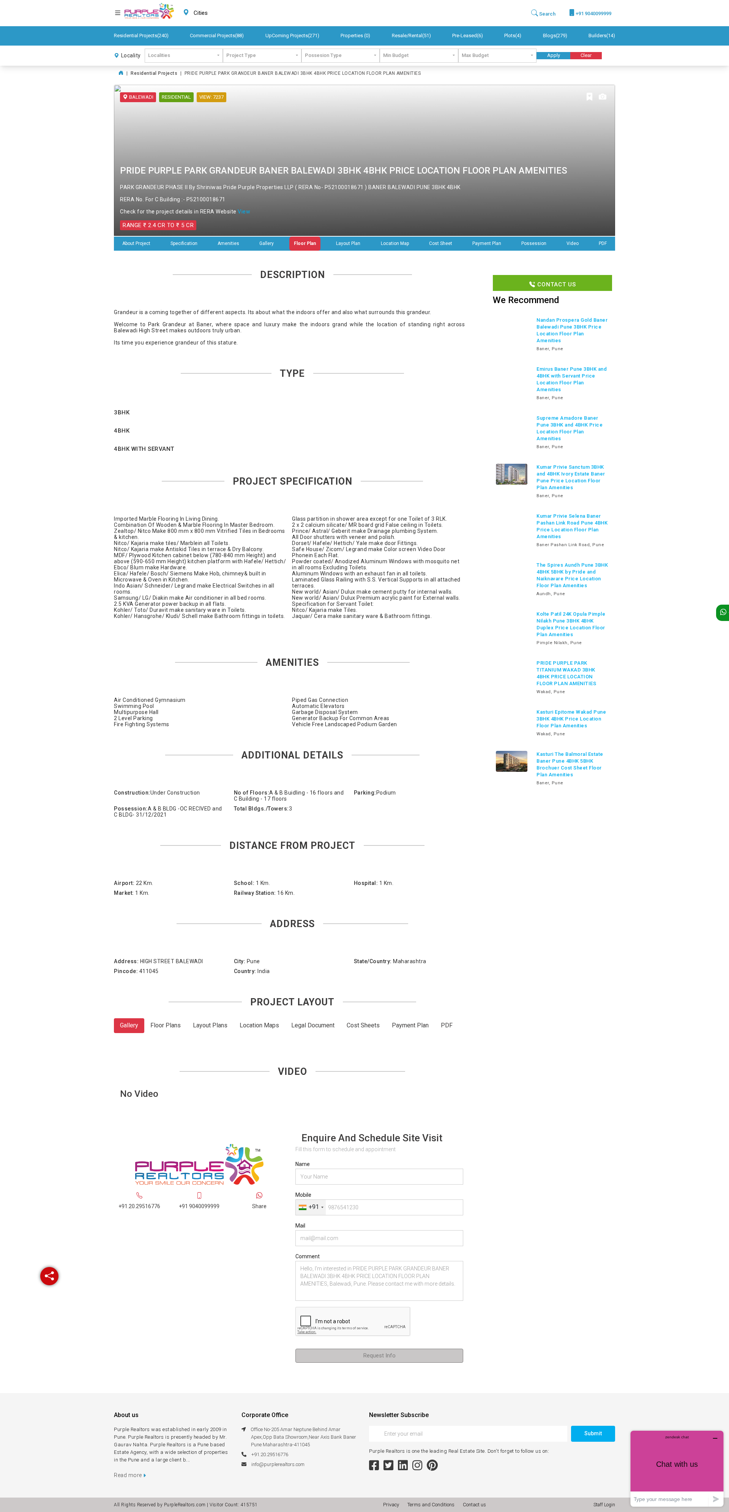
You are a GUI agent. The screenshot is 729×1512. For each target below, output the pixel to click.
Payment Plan (486, 243)
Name (302, 1164)
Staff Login (604, 1504)
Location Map (395, 243)
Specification (183, 243)
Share (259, 1206)
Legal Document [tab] (313, 1025)
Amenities (228, 243)
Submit (593, 1433)
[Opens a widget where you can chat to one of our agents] (677, 1468)
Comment (307, 1256)
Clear (586, 55)
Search (546, 14)
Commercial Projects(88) (217, 35)
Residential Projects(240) (141, 35)
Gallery (266, 243)
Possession (533, 243)
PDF (603, 243)
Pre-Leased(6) (467, 35)
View (244, 212)
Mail (300, 1226)
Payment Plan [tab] (410, 1025)
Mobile (303, 1195)
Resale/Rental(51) (411, 35)
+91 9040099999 (592, 13)
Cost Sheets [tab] (363, 1025)
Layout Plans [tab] (210, 1025)
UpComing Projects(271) (292, 35)
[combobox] (219, 13)
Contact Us (555, 284)
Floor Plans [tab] (165, 1025)
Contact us (474, 1504)
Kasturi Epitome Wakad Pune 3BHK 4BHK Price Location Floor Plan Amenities (571, 718)
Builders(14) (602, 35)
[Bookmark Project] (589, 97)
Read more (128, 1475)
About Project (136, 243)
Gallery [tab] (129, 1025)
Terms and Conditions (432, 1504)
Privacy (392, 1504)
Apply (553, 55)
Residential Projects (154, 73)
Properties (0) (355, 35)
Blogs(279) (555, 35)
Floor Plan (305, 243)
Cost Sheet (440, 243)
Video (572, 243)
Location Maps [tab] (259, 1025)
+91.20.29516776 (139, 1206)
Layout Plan (348, 243)
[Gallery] (602, 97)
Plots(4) (512, 35)
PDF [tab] (447, 1025)
